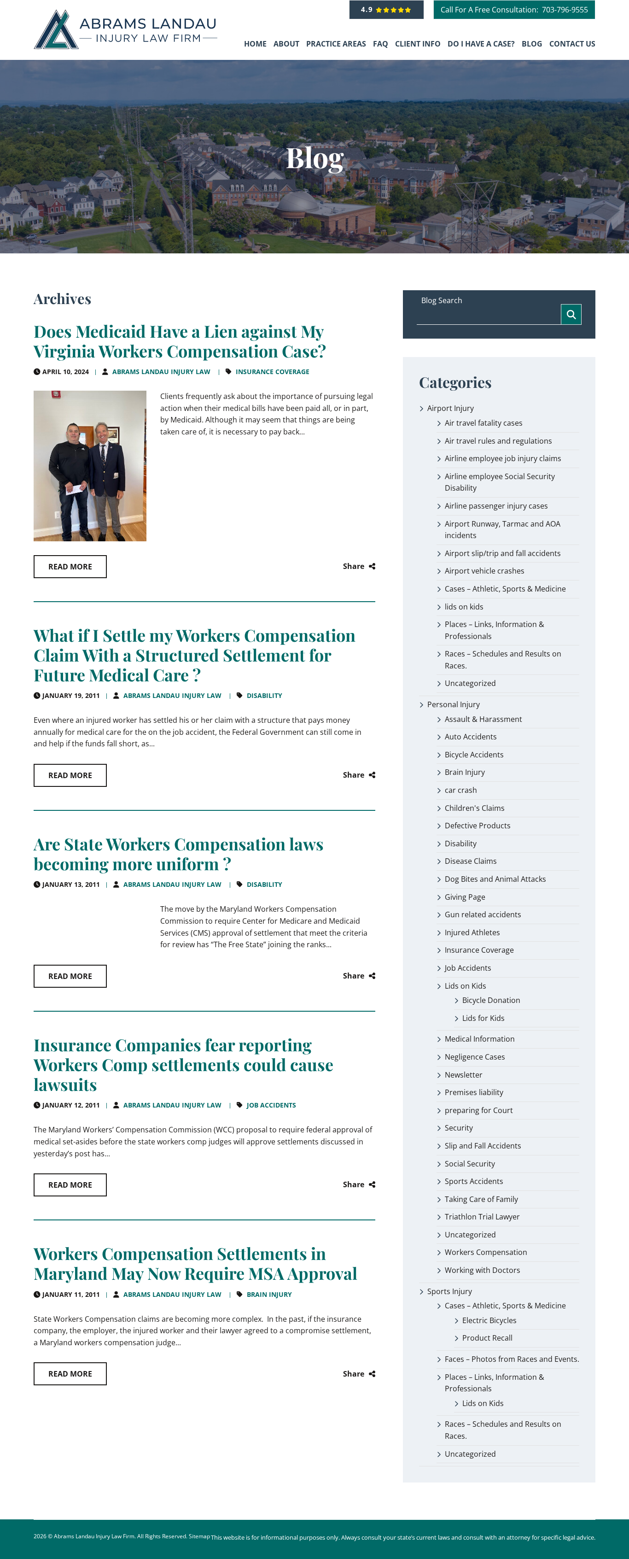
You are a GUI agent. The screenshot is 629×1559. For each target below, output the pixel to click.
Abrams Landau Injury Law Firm (94, 1536)
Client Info (418, 43)
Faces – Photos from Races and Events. (512, 1359)
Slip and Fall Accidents (483, 1146)
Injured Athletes (472, 932)
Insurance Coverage (272, 371)
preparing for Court (479, 1110)
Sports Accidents (474, 1181)
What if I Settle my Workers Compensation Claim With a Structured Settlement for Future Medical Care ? (194, 655)
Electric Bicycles (489, 1320)
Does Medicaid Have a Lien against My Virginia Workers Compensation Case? (180, 341)
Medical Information (480, 1039)
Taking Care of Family (481, 1199)
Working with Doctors (482, 1270)
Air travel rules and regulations (498, 441)
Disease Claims (471, 861)
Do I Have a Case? (481, 43)
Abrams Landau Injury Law (161, 371)
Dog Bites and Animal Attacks (495, 879)
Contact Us (572, 43)
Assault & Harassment (483, 719)
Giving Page (465, 897)
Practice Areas (336, 43)
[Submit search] (571, 314)
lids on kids (464, 607)
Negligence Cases (475, 1057)
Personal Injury (453, 704)
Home (255, 43)
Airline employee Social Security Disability (500, 482)
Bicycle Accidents (474, 755)
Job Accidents (271, 1105)
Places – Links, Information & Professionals (494, 630)
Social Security (470, 1164)
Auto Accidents (471, 737)
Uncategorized (470, 683)
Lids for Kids (483, 1018)
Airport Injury (450, 408)
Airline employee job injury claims (503, 458)
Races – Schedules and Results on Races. (503, 660)
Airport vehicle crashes (484, 571)
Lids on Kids (465, 986)
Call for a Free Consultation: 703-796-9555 (514, 10)
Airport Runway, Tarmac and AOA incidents (502, 530)
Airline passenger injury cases (496, 506)
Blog (532, 43)
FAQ (380, 43)
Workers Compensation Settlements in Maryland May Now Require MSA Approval (195, 1263)
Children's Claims (475, 808)
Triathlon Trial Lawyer (482, 1217)
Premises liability (474, 1092)
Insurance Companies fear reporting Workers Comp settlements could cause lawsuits (183, 1064)
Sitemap (199, 1536)
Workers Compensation (486, 1252)
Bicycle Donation (491, 1000)
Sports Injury (449, 1291)
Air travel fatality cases (484, 423)
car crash (461, 790)
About (286, 43)
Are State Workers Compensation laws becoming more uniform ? (179, 853)
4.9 (368, 9)
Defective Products (478, 826)
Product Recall (487, 1338)
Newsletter (464, 1075)
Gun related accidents (483, 914)
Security (459, 1128)
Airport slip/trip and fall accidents (503, 553)
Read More (70, 567)
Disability (264, 695)
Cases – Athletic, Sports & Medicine (505, 589)
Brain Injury (269, 1294)
